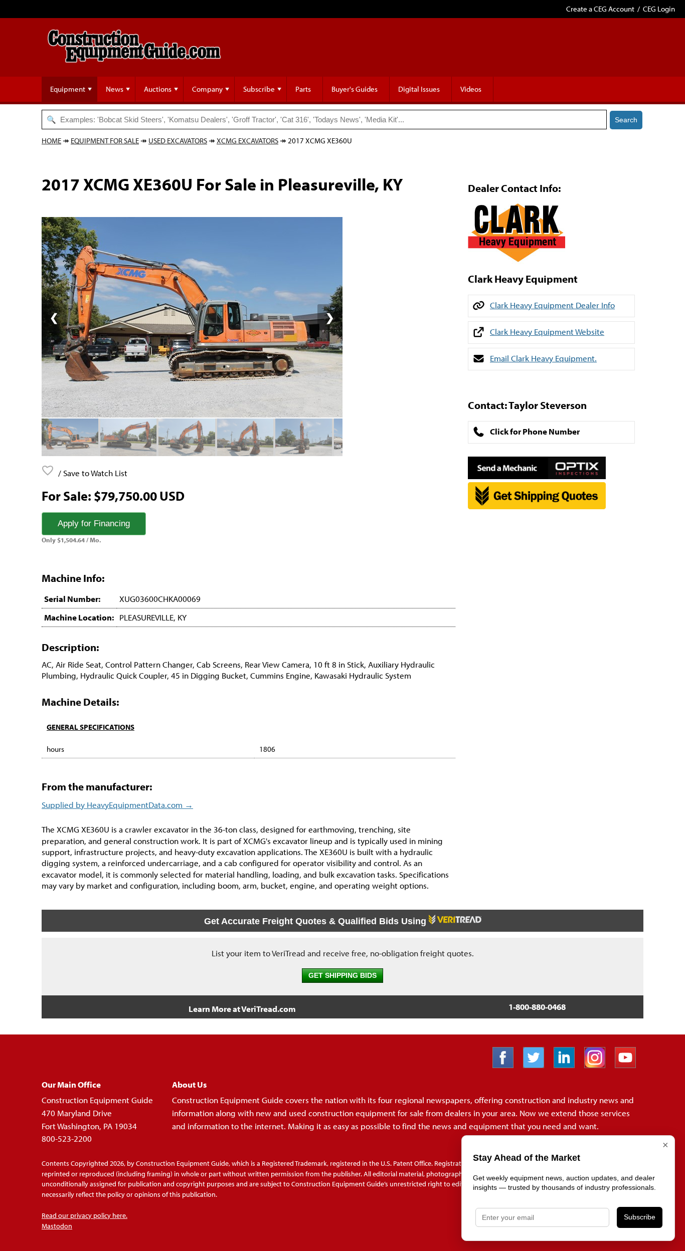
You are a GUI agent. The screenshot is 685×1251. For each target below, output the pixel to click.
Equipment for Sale (105, 140)
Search (626, 120)
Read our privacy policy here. (84, 1215)
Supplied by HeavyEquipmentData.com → (117, 804)
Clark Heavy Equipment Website (547, 331)
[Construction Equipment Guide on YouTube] (629, 1065)
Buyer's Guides (354, 89)
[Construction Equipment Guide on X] (537, 1065)
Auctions (158, 89)
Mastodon (57, 1225)
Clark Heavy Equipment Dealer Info (552, 305)
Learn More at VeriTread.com (242, 1008)
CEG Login (659, 9)
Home (51, 140)
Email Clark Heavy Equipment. (543, 358)
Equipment (67, 89)
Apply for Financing (94, 523)
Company (207, 89)
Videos (470, 89)
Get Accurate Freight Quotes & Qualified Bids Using (316, 921)
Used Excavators (177, 140)
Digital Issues (419, 89)
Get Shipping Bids (342, 975)
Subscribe (259, 89)
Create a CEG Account (600, 9)
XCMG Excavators (247, 140)
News (114, 89)
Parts (303, 89)
